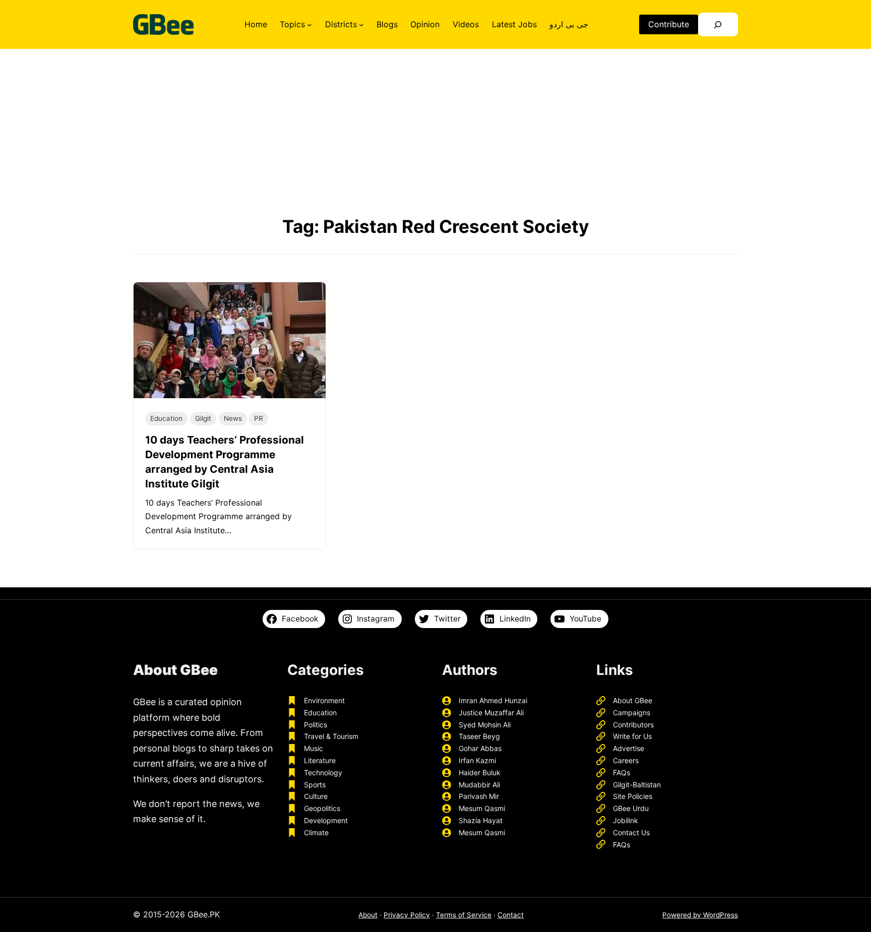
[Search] (718, 24)
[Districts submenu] (361, 24)
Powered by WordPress (700, 915)
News (233, 418)
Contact (510, 915)
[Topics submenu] (309, 24)
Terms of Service (463, 915)
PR (258, 418)
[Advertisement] (435, 131)
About (368, 915)
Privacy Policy (407, 915)
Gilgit (203, 418)
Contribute (668, 24)
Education (166, 418)
